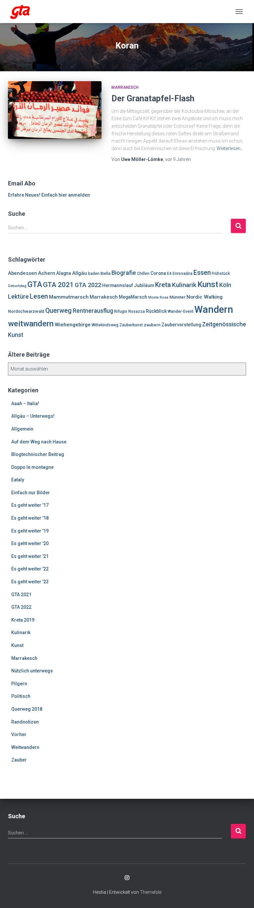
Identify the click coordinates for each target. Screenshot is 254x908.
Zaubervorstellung (181, 324)
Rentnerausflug (93, 311)
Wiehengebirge (73, 325)
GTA (34, 284)
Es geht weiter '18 (30, 518)
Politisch (20, 696)
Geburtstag (17, 286)
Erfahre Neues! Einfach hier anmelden (49, 195)
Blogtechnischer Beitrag (37, 454)
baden (94, 273)
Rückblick (156, 311)
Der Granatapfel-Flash (152, 98)
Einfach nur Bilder (30, 492)
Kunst (207, 284)
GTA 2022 (88, 284)
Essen (202, 272)
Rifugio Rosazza (129, 311)
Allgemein (22, 429)
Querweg (58, 310)
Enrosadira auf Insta (127, 878)
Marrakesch (125, 87)
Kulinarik (184, 285)
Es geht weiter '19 (30, 531)
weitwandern (31, 323)
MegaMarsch (133, 297)
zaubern (152, 324)
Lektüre (18, 296)
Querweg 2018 (26, 709)
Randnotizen (25, 722)
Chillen (143, 273)
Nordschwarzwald (26, 311)
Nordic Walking (205, 297)
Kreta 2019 (22, 620)
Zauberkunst (131, 325)
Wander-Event (180, 311)
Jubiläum (144, 285)
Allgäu (79, 273)
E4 (169, 273)
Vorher (18, 734)
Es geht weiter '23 (30, 581)
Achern (46, 273)
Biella (105, 273)
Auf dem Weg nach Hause (38, 441)
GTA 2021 (58, 285)
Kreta (163, 285)
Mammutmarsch (69, 297)
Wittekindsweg (105, 325)
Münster (177, 297)
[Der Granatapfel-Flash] (55, 110)
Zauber (19, 759)
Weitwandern (25, 747)
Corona (158, 273)
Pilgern (19, 683)
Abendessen (22, 273)
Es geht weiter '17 (30, 505)
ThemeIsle (150, 892)
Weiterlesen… (230, 148)
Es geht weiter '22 (30, 568)
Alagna (63, 273)
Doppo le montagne (32, 467)
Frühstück (221, 273)
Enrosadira (182, 273)
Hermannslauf (117, 285)
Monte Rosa (158, 297)
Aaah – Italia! (25, 403)
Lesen (39, 296)
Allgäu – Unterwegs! (33, 416)
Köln (225, 285)
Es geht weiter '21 (30, 556)
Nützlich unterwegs (32, 670)
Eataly (17, 479)
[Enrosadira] (23, 11)
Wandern (213, 309)
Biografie (123, 272)
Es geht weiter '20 (30, 543)
